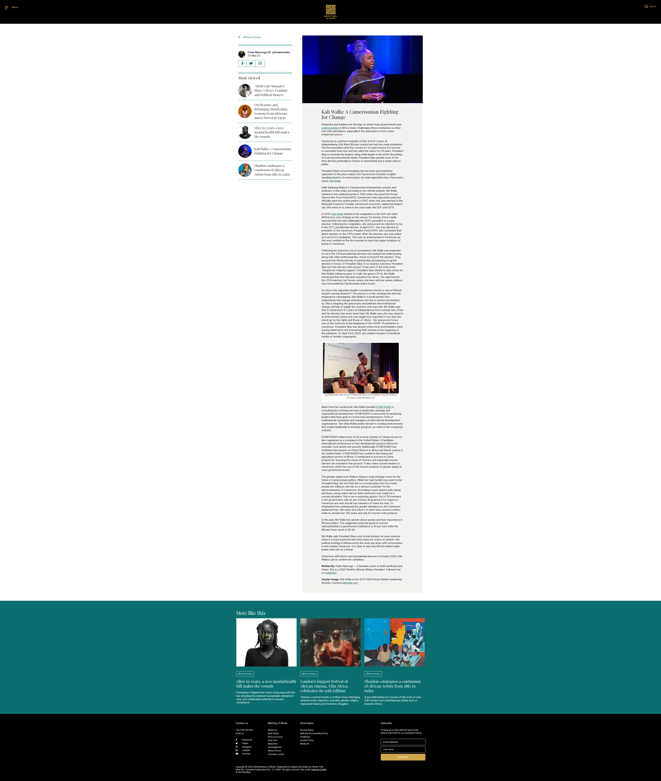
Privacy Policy (306, 730)
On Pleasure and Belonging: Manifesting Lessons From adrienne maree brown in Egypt (271, 111)
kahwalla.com (350, 582)
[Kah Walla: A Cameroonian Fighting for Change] (362, 101)
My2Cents (273, 743)
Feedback (305, 737)
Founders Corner (276, 754)
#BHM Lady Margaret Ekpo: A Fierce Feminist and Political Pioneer (270, 90)
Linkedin (246, 750)
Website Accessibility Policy (314, 733)
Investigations (275, 747)
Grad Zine (272, 740)
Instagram (331, 572)
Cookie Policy (306, 740)
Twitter (245, 743)
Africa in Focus (252, 37)
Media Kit (304, 743)
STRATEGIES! (384, 407)
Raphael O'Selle (319, 769)
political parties (330, 127)
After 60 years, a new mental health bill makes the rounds (271, 132)
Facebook (247, 739)
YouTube (246, 753)
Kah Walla (335, 181)
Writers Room (274, 750)
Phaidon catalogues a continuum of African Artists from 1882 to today (272, 170)
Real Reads (273, 733)
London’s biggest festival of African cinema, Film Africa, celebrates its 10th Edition (324, 686)
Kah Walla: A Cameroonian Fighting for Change (272, 151)
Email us (240, 733)
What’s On (272, 730)
